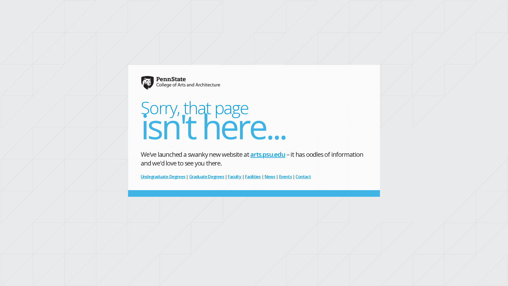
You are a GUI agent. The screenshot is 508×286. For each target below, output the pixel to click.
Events (285, 177)
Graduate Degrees (206, 177)
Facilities (253, 177)
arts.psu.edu (267, 154)
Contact (303, 177)
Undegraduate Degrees (163, 177)
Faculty (234, 177)
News (270, 177)
